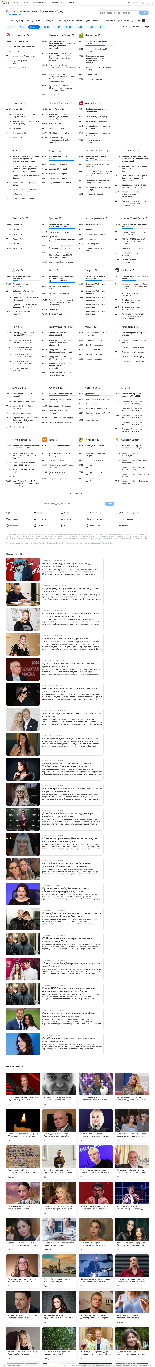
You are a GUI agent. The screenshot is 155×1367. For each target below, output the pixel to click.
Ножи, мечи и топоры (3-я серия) (23, 395)
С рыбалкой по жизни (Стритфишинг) (131, 308)
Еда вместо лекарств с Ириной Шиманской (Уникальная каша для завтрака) (135, 158)
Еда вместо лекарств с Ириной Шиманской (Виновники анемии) (134, 168)
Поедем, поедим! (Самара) (60, 422)
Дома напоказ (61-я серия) (133, 352)
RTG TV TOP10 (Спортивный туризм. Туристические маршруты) (133, 241)
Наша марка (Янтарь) (21, 427)
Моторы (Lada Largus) (22, 413)
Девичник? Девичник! (58, 314)
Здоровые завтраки (93, 340)
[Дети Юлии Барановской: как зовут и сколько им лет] (23, 1199)
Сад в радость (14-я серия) (60, 183)
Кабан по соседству (93, 79)
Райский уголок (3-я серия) (93, 480)
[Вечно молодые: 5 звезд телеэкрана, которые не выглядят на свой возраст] (96, 1126)
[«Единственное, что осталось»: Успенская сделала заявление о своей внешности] (132, 1090)
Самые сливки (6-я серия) (60, 406)
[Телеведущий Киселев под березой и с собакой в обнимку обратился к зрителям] (59, 1126)
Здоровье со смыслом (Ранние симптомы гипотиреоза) (134, 186)
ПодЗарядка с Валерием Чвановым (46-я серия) (23, 348)
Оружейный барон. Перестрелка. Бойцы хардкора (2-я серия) (62, 239)
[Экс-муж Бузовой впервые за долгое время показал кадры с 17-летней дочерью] (96, 1308)
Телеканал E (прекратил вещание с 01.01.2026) (132, 395)
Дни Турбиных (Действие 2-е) (59, 294)
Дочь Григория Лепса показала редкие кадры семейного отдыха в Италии (67, 815)
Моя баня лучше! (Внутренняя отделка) (135, 334)
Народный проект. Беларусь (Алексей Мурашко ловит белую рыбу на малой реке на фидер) (61, 56)
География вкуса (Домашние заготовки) (134, 225)
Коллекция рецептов (94, 460)
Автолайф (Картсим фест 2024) (21, 285)
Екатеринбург (60, 543)
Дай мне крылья (56, 124)
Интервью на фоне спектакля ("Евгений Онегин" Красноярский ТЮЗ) (61, 278)
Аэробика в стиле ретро (95, 350)
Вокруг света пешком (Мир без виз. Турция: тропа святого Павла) (60, 116)
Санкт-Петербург (40, 543)
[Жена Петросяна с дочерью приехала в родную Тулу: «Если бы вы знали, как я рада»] (59, 1162)
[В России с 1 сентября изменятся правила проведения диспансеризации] (59, 1235)
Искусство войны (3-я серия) (61, 262)
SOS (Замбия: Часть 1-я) (59, 133)
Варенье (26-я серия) (58, 169)
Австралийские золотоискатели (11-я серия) (98, 127)
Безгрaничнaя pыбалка (95, 234)
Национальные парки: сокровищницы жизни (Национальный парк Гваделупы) (94, 59)
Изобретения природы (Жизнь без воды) (98, 68)
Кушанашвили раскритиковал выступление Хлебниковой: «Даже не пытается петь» (66, 765)
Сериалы (136, 27)
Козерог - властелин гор (95, 74)
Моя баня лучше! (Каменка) (133, 347)
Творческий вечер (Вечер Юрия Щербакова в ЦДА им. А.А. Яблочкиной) (62, 302)
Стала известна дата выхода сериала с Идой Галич (70, 738)
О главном (89, 230)
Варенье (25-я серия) (58, 164)
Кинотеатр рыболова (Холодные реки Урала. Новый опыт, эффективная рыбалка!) (62, 44)
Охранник (17, 128)
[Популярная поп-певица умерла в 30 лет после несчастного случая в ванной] (23, 1126)
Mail (3, 1365)
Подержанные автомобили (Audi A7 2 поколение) (99, 414)
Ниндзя (16, 109)
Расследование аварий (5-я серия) (96, 141)
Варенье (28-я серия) (58, 178)
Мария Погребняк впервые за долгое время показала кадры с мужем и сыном (72, 790)
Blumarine (17, 476)
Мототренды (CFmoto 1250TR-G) (22, 277)
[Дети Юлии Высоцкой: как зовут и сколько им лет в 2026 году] (23, 1271)
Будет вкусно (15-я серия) (23, 199)
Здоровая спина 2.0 (93, 359)
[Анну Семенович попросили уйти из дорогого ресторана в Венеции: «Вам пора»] (23, 1090)
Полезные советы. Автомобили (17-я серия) (26, 299)
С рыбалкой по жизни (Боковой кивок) (131, 301)
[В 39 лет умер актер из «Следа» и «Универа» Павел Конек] (23, 1308)
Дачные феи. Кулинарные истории (96, 454)
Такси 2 (16, 138)
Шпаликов (53, 309)
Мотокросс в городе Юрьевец (130, 254)
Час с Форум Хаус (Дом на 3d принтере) (97, 188)
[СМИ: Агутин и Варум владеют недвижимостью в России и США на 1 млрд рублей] (96, 1344)
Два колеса (90, 394)
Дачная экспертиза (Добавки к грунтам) (98, 165)
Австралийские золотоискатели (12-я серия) (98, 134)
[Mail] (3, 2)
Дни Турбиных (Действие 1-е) (59, 287)
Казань (81, 543)
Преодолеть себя (56, 128)
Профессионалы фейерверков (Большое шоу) (98, 110)
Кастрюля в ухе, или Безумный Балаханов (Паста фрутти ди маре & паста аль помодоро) (25, 168)
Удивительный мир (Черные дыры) (130, 454)
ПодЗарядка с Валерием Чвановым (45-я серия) (23, 341)
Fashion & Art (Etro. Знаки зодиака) (23, 470)
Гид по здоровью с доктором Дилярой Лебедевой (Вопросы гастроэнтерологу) (134, 203)
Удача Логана (55, 109)
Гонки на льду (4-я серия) (96, 121)
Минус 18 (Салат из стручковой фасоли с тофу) (26, 177)
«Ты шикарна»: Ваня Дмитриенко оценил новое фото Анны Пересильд (71, 965)
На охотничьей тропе (94, 224)
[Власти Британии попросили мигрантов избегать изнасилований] (59, 1271)
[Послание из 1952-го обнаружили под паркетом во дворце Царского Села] (23, 1162)
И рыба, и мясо (55, 95)
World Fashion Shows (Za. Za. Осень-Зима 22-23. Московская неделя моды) (26, 483)
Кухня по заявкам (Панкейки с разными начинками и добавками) (25, 191)
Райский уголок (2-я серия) (93, 473)
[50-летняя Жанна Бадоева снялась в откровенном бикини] (132, 1344)
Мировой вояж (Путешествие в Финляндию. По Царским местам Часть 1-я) (26, 420)
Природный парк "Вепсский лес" (129, 261)
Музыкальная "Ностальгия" (24, 47)
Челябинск (87, 543)
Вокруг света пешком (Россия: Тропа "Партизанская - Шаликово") (61, 342)
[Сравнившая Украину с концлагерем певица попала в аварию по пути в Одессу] (96, 1090)
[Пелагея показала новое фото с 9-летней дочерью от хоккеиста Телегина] (59, 1199)
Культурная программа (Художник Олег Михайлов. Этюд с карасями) (60, 88)
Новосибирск (51, 543)
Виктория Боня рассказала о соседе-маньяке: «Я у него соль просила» (69, 690)
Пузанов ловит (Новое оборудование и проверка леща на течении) (62, 67)
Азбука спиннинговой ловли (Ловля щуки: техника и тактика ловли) (133, 316)
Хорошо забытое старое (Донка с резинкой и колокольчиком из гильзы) (135, 286)
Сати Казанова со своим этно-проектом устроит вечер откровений (69, 1040)
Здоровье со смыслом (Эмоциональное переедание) (131, 194)
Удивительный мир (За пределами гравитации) (132, 447)
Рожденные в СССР (21, 41)
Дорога (16, 51)
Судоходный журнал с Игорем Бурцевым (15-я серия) (25, 306)
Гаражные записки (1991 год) (97, 399)
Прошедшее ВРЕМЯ (21, 68)
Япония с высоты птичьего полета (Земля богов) (60, 374)
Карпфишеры (90, 239)
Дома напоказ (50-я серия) (133, 357)
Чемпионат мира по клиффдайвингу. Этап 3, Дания (59, 140)
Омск (94, 543)
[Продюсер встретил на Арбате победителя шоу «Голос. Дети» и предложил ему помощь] (96, 1199)
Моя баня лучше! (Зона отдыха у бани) (134, 341)
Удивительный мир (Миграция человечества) (134, 461)
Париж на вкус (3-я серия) (60, 394)
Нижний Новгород (72, 543)
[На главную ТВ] (7, 2)
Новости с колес (92, 404)
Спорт (146, 27)
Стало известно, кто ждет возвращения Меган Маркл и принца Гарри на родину (68, 1015)
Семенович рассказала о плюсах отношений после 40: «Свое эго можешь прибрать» (71, 615)
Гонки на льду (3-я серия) (96, 117)
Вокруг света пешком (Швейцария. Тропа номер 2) (61, 351)
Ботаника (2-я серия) (94, 194)
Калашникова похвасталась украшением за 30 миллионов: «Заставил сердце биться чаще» (70, 640)
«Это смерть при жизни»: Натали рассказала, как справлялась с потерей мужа (69, 840)
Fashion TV (17, 224)
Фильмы (124, 27)
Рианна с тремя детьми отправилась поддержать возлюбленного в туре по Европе (70, 565)
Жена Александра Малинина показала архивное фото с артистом (72, 715)
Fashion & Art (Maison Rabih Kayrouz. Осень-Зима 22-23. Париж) (24, 455)
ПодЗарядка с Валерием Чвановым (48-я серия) (23, 362)
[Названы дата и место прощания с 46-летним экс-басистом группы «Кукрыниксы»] (96, 1271)
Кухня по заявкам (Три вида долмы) (24, 184)
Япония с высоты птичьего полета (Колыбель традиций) (60, 365)
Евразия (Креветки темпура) (61, 418)
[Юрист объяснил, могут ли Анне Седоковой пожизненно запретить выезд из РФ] (23, 1344)
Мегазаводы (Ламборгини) (24, 401)
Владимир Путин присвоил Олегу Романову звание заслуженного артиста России (71, 590)
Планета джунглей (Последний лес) (57, 473)
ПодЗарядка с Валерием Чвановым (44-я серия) (23, 334)
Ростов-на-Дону (107, 543)
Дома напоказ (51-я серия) (133, 361)
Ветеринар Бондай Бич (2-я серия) (96, 50)
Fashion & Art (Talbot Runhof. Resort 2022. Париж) (24, 464)
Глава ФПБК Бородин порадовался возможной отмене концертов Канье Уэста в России (68, 990)
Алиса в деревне (92, 244)
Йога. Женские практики (95, 345)
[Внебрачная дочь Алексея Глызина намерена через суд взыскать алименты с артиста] (132, 1199)
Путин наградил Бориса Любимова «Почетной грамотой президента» (68, 665)
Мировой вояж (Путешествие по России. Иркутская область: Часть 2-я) (98, 173)
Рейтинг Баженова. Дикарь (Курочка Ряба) (24, 115)
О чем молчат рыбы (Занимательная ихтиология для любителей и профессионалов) (62, 77)
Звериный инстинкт (57, 479)
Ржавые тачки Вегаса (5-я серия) (59, 454)
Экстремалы (18, 133)
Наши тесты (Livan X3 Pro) (96, 408)
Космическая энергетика (59, 232)
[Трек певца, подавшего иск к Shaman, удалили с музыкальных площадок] (96, 1162)
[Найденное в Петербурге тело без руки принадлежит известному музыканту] (59, 1090)
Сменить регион (13, 14)
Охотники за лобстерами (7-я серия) (61, 447)
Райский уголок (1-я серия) (93, 466)
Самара (98, 543)
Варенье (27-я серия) (58, 173)
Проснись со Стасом (94, 354)
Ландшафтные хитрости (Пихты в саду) (95, 157)
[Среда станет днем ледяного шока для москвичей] (59, 1344)
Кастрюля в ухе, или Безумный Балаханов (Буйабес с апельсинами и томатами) (26, 158)
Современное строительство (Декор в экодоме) (97, 181)
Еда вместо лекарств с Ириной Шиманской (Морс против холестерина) (134, 178)
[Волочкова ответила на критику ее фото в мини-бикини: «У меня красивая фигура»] (132, 1271)
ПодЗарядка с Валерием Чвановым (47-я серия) (23, 355)
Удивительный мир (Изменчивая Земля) (135, 475)
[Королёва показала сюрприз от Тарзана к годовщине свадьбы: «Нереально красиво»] (132, 1235)
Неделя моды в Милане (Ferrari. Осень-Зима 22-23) (26, 447)
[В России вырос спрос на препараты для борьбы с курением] (132, 1308)
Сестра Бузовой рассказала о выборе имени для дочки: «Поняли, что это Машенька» (67, 865)
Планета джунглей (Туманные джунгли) (61, 466)
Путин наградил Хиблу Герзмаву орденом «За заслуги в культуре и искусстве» (65, 890)
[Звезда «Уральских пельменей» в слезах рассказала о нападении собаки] (23, 1235)
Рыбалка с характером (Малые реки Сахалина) (135, 277)
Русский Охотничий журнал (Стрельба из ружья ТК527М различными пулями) (61, 255)
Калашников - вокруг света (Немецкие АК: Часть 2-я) (60, 247)
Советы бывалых (92, 420)
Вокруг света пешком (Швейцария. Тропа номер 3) (61, 357)
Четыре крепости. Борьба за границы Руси (134, 233)
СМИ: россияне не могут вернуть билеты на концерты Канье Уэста (67, 940)
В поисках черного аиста (132, 248)
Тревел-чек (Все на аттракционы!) (57, 334)
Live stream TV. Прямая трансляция (95, 277)
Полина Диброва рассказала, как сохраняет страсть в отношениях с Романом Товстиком (71, 915)
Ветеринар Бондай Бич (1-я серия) (96, 42)
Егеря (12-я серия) (56, 460)
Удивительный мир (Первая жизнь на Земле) (133, 468)
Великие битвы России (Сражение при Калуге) (59, 225)
